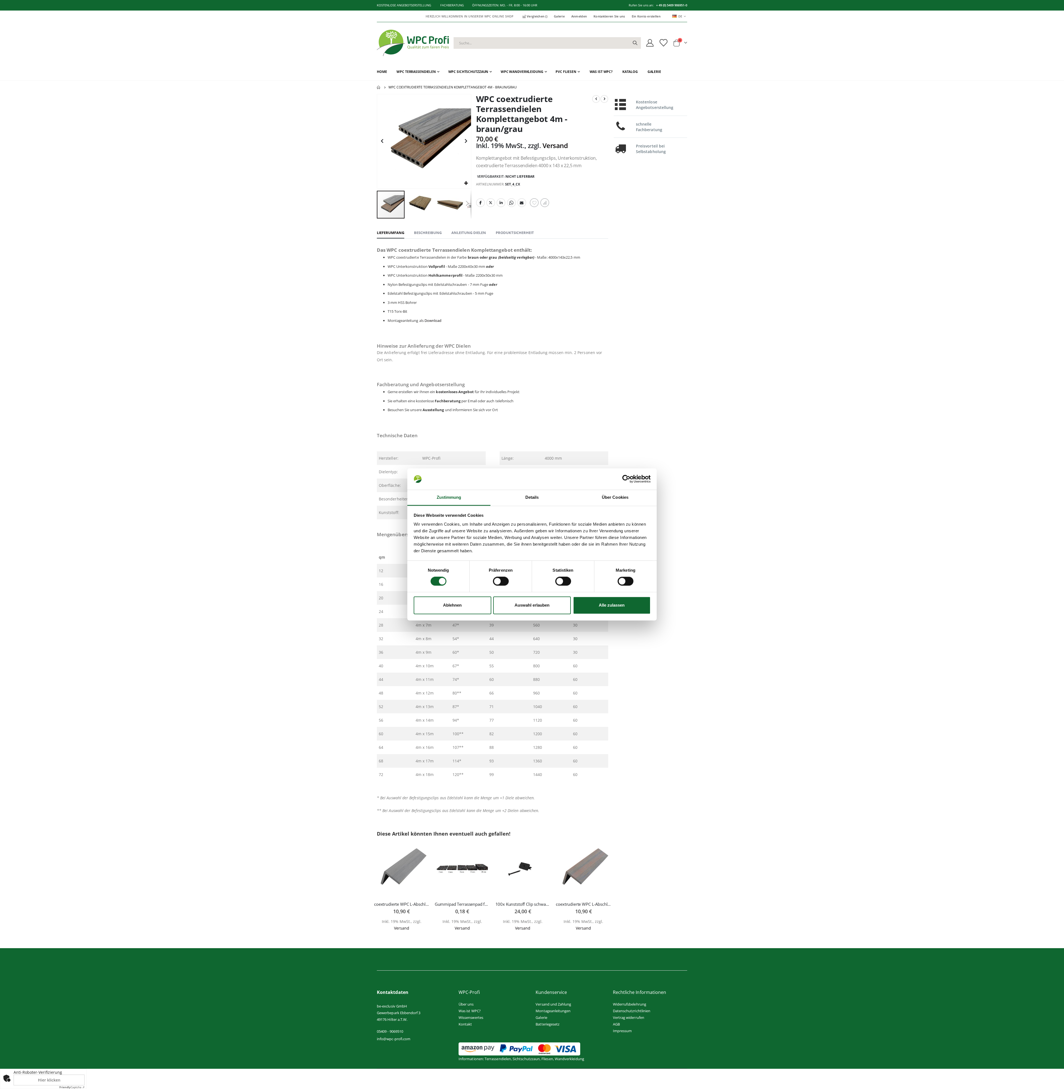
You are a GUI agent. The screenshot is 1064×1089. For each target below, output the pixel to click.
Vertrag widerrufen (628, 1017)
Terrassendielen (498, 1058)
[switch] (501, 581)
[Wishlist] (663, 43)
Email (521, 202)
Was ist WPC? (470, 1010)
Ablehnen (452, 605)
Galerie (559, 16)
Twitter (490, 202)
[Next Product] (604, 99)
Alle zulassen (612, 605)
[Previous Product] (596, 99)
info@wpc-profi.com (393, 1038)
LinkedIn (501, 202)
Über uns (466, 1004)
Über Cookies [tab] (615, 497)
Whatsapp (511, 202)
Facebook (480, 202)
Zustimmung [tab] (449, 497)
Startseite (379, 87)
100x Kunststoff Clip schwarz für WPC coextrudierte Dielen (523, 904)
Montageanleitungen (553, 1010)
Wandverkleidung (569, 1058)
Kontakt (465, 1024)
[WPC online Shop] (413, 43)
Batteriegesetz (547, 1024)
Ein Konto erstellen (646, 16)
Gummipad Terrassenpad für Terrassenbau (462, 904)
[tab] (390, 232)
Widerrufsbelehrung (629, 1004)
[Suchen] (635, 43)
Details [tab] (532, 497)
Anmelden (579, 16)
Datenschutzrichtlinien (631, 1010)
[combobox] (547, 43)
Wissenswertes (471, 1017)
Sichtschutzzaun (526, 1058)
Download (433, 320)
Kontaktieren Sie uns (609, 16)
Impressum (622, 1030)
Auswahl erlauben (532, 605)
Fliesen (547, 1058)
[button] (466, 183)
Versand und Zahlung (553, 1004)
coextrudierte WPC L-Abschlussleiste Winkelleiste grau (401, 904)
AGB (616, 1024)
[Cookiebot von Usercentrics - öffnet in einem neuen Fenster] (626, 479)
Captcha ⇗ (72, 1087)
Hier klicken (49, 1080)
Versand (555, 145)
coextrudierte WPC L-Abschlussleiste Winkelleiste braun (583, 904)
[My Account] (650, 43)
